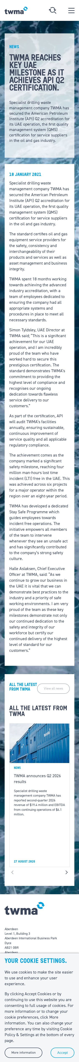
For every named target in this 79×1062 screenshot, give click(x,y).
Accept (62, 1052)
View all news (53, 688)
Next (66, 872)
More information (23, 1052)
